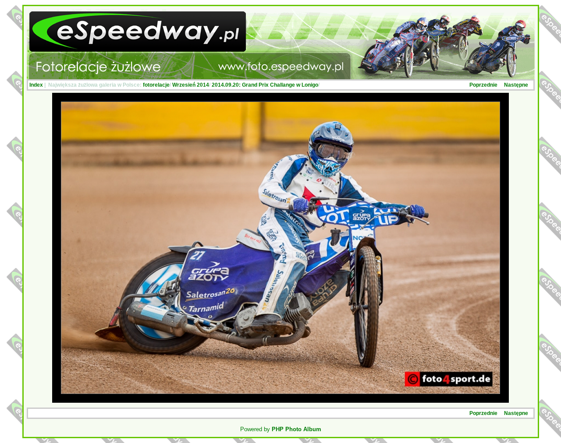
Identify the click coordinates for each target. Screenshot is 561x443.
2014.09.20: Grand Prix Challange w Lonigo (265, 85)
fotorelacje (156, 85)
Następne (516, 85)
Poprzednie (483, 85)
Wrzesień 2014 (190, 85)
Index (36, 85)
